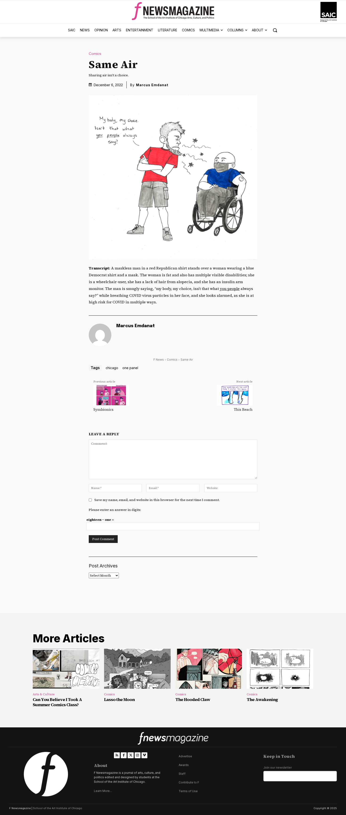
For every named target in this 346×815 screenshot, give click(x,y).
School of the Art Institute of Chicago (57, 808)
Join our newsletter (277, 767)
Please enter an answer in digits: (115, 509)
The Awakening (262, 699)
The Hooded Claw (192, 699)
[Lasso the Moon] (137, 669)
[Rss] (117, 755)
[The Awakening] (280, 669)
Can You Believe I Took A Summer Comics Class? (57, 702)
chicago (112, 368)
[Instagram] (138, 755)
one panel (130, 368)
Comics (95, 54)
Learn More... (103, 791)
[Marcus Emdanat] (100, 335)
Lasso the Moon (119, 699)
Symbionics (103, 409)
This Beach (243, 409)
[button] (275, 30)
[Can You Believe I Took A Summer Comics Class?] (66, 669)
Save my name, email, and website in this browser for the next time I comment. (157, 499)
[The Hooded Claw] (208, 669)
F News (158, 359)
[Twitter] (130, 755)
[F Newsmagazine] (328, 12)
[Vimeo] (144, 755)
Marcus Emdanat (152, 85)
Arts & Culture (44, 694)
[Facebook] (124, 755)
